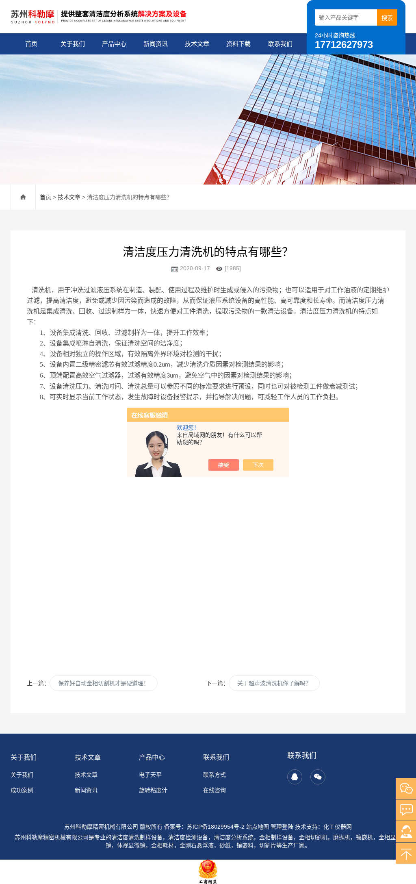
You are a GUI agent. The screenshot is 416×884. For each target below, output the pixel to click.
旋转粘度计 (153, 790)
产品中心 (114, 43)
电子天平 (150, 774)
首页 (31, 43)
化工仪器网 (337, 826)
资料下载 (238, 43)
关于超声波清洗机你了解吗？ (274, 683)
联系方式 (214, 774)
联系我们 (280, 43)
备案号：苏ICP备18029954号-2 (204, 826)
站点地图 (257, 826)
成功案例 (22, 790)
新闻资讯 (155, 43)
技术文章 (197, 43)
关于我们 (73, 43)
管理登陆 (282, 826)
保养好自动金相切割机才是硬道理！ (103, 683)
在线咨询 (214, 790)
